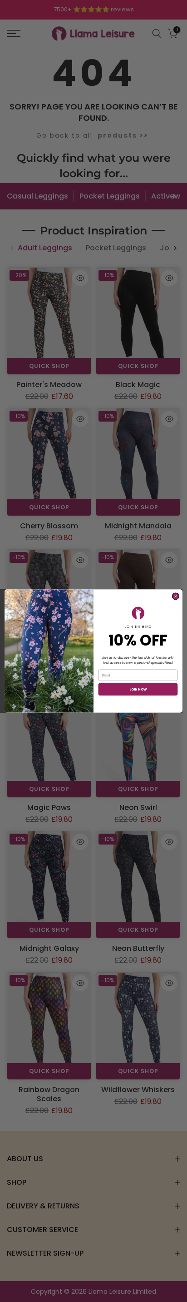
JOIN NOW (138, 689)
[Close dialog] (175, 596)
